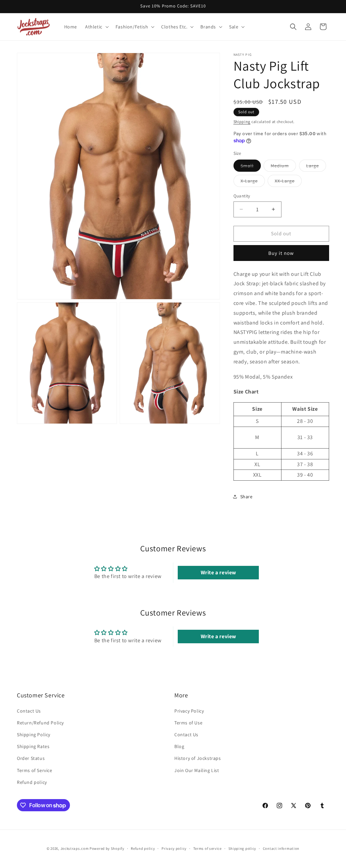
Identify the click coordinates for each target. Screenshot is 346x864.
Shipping (242, 121)
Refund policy (32, 782)
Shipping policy (242, 848)
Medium (283, 167)
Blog (179, 746)
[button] (96, 27)
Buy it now (281, 253)
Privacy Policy (189, 711)
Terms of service (207, 848)
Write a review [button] (218, 572)
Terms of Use (188, 723)
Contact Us (29, 711)
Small (251, 167)
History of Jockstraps (197, 758)
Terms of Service (34, 770)
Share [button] (246, 497)
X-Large (253, 182)
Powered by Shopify (107, 848)
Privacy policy (174, 848)
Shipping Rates (33, 746)
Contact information (281, 848)
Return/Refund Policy (40, 723)
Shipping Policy (33, 734)
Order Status (31, 758)
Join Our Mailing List (196, 770)
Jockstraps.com (74, 848)
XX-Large (288, 182)
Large (316, 167)
